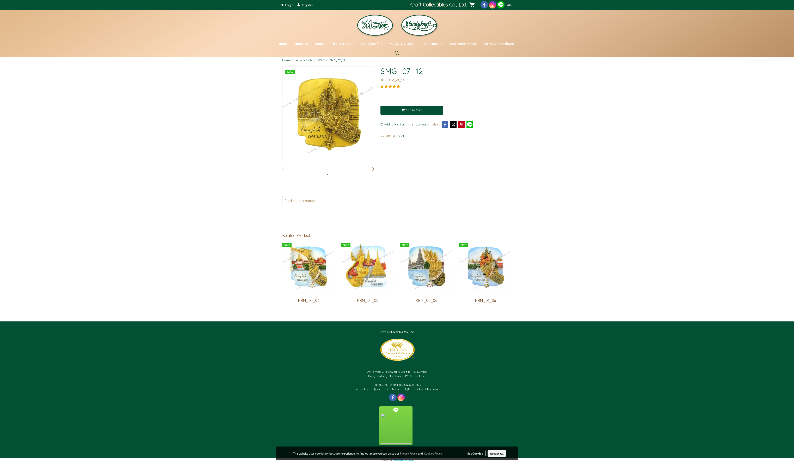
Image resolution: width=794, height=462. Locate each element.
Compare (421, 124)
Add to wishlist (393, 124)
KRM (401, 135)
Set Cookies (475, 453)
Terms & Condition (498, 43)
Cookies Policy (433, 453)
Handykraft (370, 43)
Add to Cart (413, 110)
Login (288, 5)
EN (511, 5)
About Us (301, 43)
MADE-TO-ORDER (403, 43)
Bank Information (463, 43)
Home (282, 43)
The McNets (341, 43)
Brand (319, 43)
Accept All (496, 453)
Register (306, 5)
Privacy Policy (408, 453)
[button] (397, 53)
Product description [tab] (300, 201)
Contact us (433, 43)
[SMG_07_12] (328, 114)
